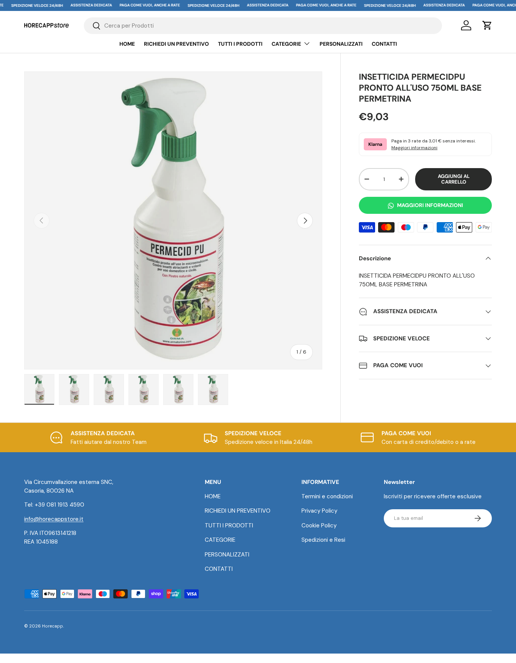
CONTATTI (384, 43)
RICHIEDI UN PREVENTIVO (176, 43)
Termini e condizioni (327, 496)
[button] (487, 25)
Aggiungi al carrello (454, 179)
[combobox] (263, 25)
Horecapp (52, 626)
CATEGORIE (286, 43)
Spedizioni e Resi (323, 540)
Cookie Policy (319, 525)
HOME (127, 43)
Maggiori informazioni (414, 148)
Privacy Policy (319, 511)
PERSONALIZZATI (341, 43)
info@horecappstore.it (53, 519)
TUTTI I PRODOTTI (240, 43)
